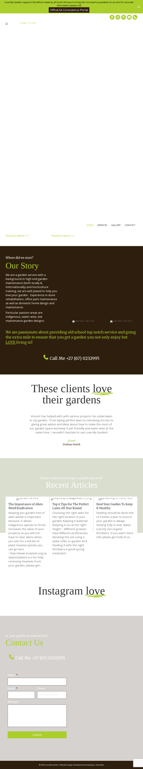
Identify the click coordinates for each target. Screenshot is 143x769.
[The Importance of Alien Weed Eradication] (27, 534)
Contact (130, 225)
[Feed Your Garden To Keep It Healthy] (115, 534)
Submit (37, 735)
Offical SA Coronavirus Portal (69, 10)
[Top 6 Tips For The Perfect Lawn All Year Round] (71, 534)
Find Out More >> (17, 236)
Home (90, 225)
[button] (139, 6)
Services (102, 225)
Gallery (116, 225)
